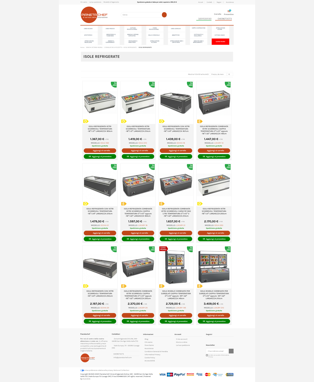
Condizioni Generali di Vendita (156, 351)
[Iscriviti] (231, 351)
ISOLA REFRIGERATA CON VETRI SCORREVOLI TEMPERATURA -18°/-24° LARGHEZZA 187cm (176, 128)
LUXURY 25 (143, 308)
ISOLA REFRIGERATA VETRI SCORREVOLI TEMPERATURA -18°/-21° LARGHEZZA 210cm (138, 128)
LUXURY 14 (218, 143)
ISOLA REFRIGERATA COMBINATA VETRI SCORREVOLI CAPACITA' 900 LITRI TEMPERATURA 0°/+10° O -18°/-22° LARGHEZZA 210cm (176, 212)
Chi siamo (84, 2)
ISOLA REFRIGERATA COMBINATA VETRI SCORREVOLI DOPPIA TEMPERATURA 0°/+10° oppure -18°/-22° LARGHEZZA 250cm (138, 294)
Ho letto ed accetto (218, 356)
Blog (146, 339)
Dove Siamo (149, 345)
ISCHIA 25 (104, 308)
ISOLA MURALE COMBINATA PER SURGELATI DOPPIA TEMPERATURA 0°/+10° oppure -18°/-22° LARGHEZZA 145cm (176, 294)
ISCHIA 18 (181, 143)
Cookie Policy (150, 358)
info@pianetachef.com (122, 357)
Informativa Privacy (152, 355)
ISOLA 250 (218, 225)
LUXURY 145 (181, 308)
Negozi (219, 2)
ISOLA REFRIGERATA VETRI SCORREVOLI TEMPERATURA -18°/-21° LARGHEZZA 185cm (100, 128)
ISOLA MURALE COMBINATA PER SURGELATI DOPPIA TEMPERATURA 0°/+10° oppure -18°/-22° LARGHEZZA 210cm (214, 294)
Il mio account (181, 339)
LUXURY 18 (142, 225)
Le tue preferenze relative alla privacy (98, 370)
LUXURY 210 (218, 308)
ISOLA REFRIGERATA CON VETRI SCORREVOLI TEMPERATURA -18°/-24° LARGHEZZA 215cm (100, 211)
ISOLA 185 (104, 143)
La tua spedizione (95, 2)
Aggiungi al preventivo (99, 156)
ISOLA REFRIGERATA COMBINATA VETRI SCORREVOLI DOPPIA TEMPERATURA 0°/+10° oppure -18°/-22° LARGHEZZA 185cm (138, 212)
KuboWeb (86, 379)
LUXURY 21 (180, 225)
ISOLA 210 (142, 143)
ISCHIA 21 (104, 225)
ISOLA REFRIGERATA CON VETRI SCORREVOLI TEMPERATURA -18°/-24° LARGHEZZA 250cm (100, 293)
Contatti (209, 2)
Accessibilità (150, 361)
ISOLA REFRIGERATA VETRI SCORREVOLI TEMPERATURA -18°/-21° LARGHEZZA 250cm (214, 211)
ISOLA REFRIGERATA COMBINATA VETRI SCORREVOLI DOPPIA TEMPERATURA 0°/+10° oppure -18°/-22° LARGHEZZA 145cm (214, 130)
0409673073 (118, 354)
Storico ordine (181, 342)
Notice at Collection (121, 370)
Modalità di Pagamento (111, 2)
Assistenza (230, 2)
